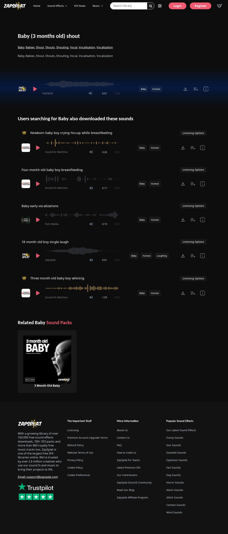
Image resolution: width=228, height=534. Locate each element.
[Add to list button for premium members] (195, 89)
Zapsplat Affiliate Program (132, 497)
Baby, (21, 47)
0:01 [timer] (104, 93)
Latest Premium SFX (128, 467)
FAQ (119, 445)
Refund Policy (75, 445)
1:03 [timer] (104, 297)
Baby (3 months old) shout (49, 36)
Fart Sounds (173, 467)
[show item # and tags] (206, 89)
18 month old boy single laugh (45, 242)
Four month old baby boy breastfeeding (52, 170)
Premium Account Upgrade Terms (87, 437)
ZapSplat (47, 93)
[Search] (150, 6)
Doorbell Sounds (176, 452)
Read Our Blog (125, 490)
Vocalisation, (87, 47)
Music (96, 5)
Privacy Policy (75, 460)
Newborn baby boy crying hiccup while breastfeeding (71, 133)
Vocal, (74, 47)
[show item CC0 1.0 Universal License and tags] (202, 219)
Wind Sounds (174, 512)
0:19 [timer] (104, 224)
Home (36, 5)
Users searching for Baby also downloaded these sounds (75, 119)
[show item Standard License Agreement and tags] (202, 147)
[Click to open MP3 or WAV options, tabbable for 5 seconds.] (185, 89)
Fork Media (52, 224)
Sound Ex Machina (56, 152)
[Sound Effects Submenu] (67, 6)
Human (156, 89)
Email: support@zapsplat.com (38, 477)
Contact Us (123, 437)
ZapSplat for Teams (128, 460)
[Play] (35, 89)
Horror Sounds (175, 482)
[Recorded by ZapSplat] (23, 89)
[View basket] (219, 6)
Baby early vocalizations (40, 206)
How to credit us (126, 452)
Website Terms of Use (80, 452)
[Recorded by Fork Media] (26, 219)
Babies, (30, 47)
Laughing (162, 255)
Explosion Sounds (176, 460)
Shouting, (62, 47)
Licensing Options (193, 133)
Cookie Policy (75, 467)
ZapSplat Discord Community (134, 482)
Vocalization (105, 47)
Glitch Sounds (174, 497)
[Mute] (90, 93)
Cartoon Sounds (175, 505)
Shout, (40, 47)
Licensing (73, 430)
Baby (143, 89)
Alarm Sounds (174, 490)
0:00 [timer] (117, 93)
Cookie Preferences (78, 475)
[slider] (81, 84)
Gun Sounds (173, 445)
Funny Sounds (174, 437)
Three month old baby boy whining (57, 278)
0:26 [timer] (104, 152)
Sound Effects (55, 5)
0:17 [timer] (104, 188)
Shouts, (50, 47)
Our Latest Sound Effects (181, 430)
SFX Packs (80, 5)
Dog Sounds (173, 475)
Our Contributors (127, 475)
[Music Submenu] (103, 6)
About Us (122, 430)
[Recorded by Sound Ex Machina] (26, 147)
